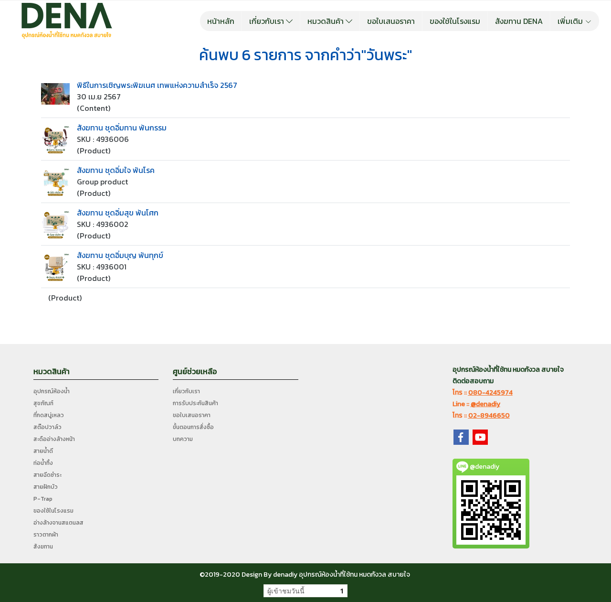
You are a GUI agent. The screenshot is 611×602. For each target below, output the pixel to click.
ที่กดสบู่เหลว (48, 415)
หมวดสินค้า (326, 21)
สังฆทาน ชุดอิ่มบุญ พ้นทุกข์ (120, 255)
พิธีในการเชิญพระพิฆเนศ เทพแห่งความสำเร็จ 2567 (157, 85)
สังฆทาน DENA (519, 21)
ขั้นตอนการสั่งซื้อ (193, 427)
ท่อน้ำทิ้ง (43, 463)
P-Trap (43, 498)
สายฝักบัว (45, 487)
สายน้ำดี (43, 451)
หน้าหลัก (220, 21)
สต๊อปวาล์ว (47, 427)
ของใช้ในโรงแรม (455, 21)
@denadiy (485, 404)
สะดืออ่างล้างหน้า (54, 439)
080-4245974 (490, 392)
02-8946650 (489, 415)
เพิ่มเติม (571, 21)
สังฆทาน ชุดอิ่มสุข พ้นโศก (117, 212)
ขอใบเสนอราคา (391, 21)
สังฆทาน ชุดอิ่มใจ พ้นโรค (116, 170)
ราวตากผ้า (45, 534)
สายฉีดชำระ (47, 475)
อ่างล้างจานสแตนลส (58, 522)
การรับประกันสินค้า (195, 403)
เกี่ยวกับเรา (267, 21)
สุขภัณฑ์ (43, 403)
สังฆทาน (43, 546)
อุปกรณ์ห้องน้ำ (51, 391)
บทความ (183, 439)
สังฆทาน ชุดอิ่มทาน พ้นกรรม (122, 127)
